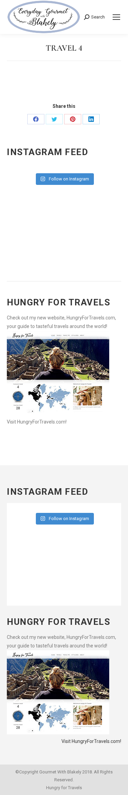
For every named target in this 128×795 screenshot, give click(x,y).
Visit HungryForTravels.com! (37, 422)
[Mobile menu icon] (116, 17)
